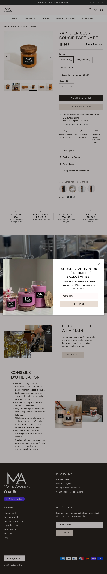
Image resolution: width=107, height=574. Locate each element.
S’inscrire (79, 304)
